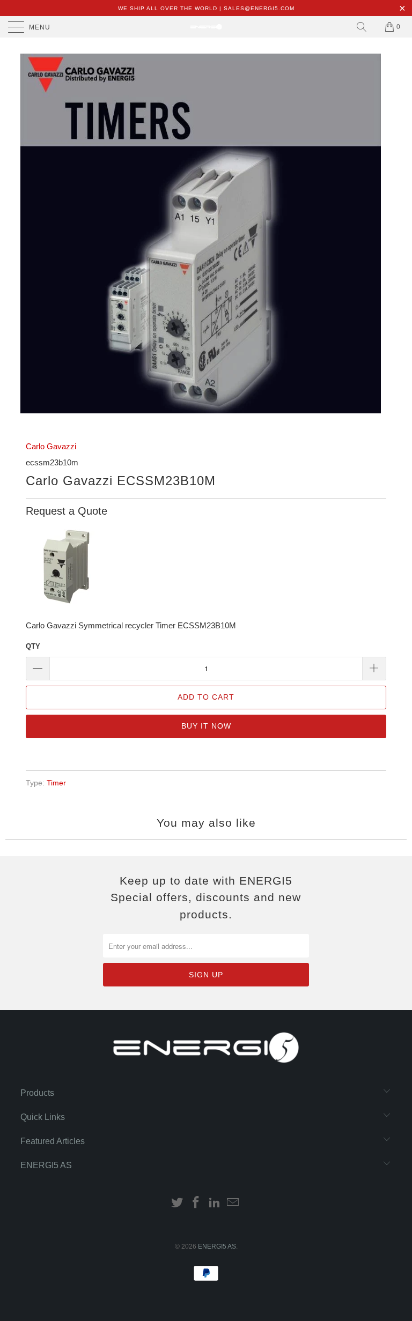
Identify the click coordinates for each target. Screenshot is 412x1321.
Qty (33, 646)
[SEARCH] (361, 27)
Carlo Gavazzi (51, 446)
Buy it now (206, 726)
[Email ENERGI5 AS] (233, 1203)
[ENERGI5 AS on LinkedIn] (215, 1203)
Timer (56, 783)
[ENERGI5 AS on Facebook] (196, 1203)
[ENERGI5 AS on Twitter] (178, 1203)
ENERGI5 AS (217, 1246)
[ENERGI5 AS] (206, 27)
